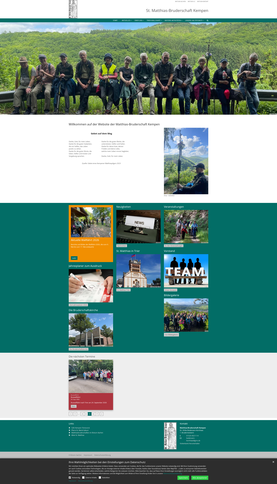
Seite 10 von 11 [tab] (153, 112)
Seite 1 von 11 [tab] (119, 112)
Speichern (183, 477)
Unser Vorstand (170, 290)
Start (115, 20)
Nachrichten (121, 246)
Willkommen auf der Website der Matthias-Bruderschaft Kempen (114, 124)
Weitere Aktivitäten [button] (173, 20)
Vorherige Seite (4, 68)
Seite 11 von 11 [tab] (157, 112)
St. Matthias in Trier (128, 251)
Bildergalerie (171, 295)
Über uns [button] (138, 20)
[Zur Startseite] (73, 9)
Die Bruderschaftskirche (83, 310)
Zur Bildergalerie (171, 335)
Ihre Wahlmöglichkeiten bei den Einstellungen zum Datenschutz (107, 462)
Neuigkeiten (123, 206)
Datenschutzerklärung (172, 473)
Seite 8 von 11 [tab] (146, 112)
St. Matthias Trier (123, 290)
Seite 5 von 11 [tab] (134, 112)
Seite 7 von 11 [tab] (142, 112)
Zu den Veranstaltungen (174, 246)
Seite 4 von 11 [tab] (131, 112)
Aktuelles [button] (126, 20)
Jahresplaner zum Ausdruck (85, 265)
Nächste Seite (273, 68)
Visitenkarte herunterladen (190, 443)
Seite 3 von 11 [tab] (127, 112)
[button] (206, 20)
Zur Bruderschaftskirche (79, 349)
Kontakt (184, 423)
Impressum (72, 481)
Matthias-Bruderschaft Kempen (193, 428)
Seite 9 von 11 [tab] (149, 112)
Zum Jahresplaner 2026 (78, 305)
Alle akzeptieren (200, 477)
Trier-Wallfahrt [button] (153, 20)
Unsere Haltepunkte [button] (193, 20)
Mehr (74, 406)
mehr (74, 258)
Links (71, 423)
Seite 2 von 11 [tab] (123, 112)
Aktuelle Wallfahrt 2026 (85, 240)
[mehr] (91, 222)
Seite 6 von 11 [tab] (138, 112)
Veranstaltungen (174, 206)
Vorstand (169, 251)
